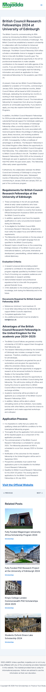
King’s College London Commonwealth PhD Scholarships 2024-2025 (21, 601)
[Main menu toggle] (41, 5)
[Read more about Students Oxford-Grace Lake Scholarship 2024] (23, 623)
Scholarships (9, 539)
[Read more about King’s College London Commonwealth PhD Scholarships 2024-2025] (13, 588)
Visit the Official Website (17, 484)
